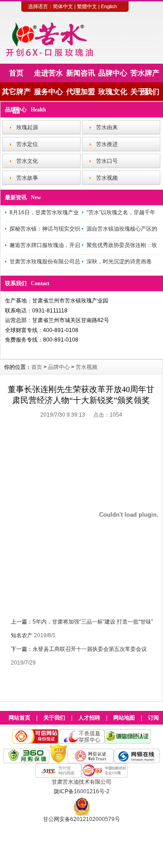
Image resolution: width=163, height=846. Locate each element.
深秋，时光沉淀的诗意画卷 (119, 261)
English (109, 6)
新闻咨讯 (80, 73)
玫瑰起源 (27, 127)
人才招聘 (89, 718)
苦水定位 (27, 144)
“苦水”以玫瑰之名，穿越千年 (120, 212)
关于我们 (144, 92)
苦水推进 (107, 144)
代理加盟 (80, 92)
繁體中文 (87, 6)
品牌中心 (112, 73)
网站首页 (19, 718)
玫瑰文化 (112, 92)
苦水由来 (107, 127)
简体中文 (63, 6)
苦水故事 (27, 178)
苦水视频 (107, 178)
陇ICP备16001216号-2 (82, 791)
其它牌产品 (16, 94)
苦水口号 (107, 161)
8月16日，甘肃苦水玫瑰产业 (44, 212)
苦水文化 (27, 161)
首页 (16, 73)
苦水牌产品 (144, 75)
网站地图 (124, 718)
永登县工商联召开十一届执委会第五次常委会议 (90, 649)
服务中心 (48, 92)
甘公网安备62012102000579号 (81, 819)
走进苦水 (48, 73)
